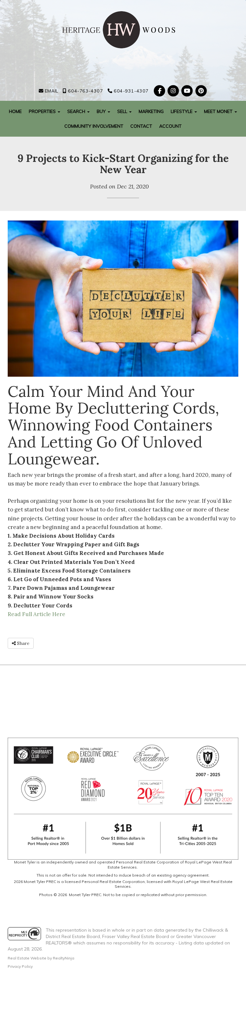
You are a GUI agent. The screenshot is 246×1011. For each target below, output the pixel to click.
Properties (43, 111)
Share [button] (22, 643)
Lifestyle (182, 111)
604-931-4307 (130, 91)
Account (170, 126)
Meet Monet (219, 111)
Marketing (151, 111)
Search (76, 111)
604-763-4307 (85, 91)
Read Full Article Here (36, 614)
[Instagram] (174, 91)
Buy (102, 111)
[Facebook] (160, 91)
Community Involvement (93, 126)
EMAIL (50, 91)
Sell (122, 111)
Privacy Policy (20, 966)
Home (15, 111)
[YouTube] (188, 91)
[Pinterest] (201, 91)
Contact (141, 126)
